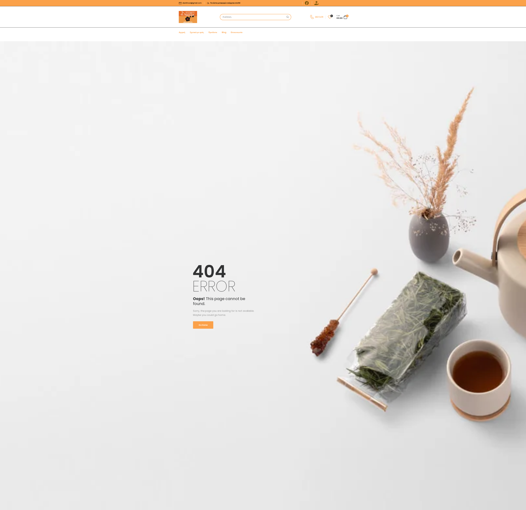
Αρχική (182, 32)
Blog (224, 32)
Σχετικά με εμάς (197, 32)
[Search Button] (288, 17)
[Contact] (312, 17)
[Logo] (188, 17)
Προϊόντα (212, 32)
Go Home (203, 325)
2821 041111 (319, 17)
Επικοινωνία (236, 32)
